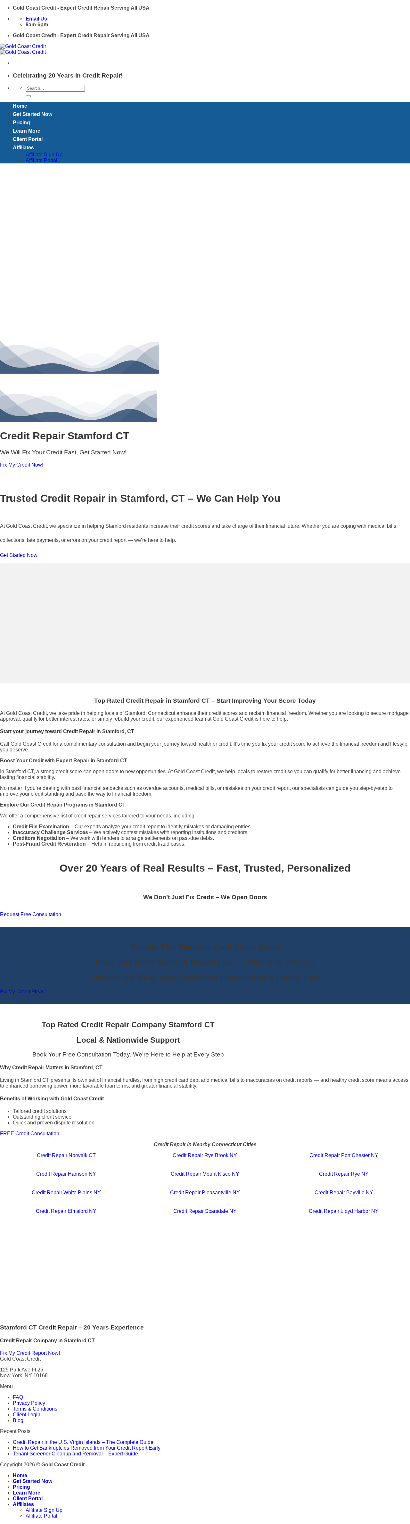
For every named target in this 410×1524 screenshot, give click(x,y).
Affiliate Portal (41, 160)
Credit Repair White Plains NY (66, 1192)
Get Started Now (32, 114)
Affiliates (23, 147)
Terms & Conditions (35, 1409)
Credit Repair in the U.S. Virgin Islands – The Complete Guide (83, 1442)
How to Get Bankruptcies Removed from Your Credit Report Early (86, 1448)
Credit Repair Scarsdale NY (205, 1211)
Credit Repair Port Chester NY (343, 1155)
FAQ (18, 1397)
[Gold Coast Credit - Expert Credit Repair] (23, 49)
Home (20, 106)
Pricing (21, 122)
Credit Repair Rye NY (344, 1174)
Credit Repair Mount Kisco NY (205, 1174)
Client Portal (28, 139)
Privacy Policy (29, 1403)
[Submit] (28, 96)
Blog (18, 1420)
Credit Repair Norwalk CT (66, 1155)
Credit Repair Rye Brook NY (205, 1155)
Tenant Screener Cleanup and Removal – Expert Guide (75, 1453)
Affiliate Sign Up (44, 154)
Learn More (26, 131)
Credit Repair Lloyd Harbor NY (344, 1211)
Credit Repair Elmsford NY (66, 1211)
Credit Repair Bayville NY (344, 1192)
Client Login (26, 1414)
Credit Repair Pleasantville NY (205, 1192)
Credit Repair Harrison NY (66, 1174)
